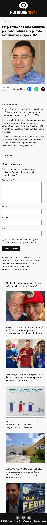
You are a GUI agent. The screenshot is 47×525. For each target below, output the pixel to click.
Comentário (8, 180)
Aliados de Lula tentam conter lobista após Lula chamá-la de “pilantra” (23, 284)
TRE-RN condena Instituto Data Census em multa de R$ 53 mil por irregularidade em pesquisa (25, 424)
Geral (8, 21)
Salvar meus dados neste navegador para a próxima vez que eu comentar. (22, 241)
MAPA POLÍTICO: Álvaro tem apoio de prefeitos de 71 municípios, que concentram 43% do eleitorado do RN (25, 330)
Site (3, 228)
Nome (5, 206)
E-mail (5, 217)
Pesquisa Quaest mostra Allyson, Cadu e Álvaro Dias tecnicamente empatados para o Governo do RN (25, 377)
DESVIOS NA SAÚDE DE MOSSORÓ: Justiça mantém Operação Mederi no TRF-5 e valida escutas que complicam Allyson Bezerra (24, 473)
